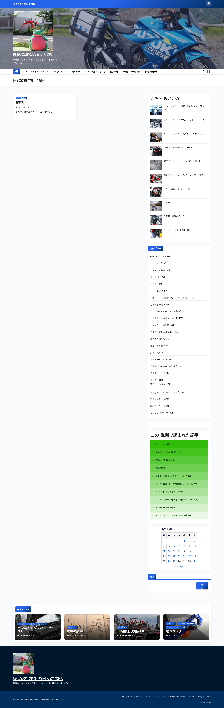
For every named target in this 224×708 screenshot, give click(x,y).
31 (195, 561)
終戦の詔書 (75, 631)
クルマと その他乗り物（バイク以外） (169, 297)
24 (194, 556)
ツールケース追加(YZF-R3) (177, 230)
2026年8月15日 (175, 636)
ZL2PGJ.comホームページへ (36, 71)
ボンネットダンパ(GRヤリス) (36, 629)
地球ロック (174, 631)
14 (179, 551)
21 (179, 556)
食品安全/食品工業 (159, 413)
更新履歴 (154, 380)
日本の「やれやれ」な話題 (163, 366)
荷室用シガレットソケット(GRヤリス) (182, 161)
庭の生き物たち (157, 339)
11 (164, 551)
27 (174, 561)
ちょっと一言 (156, 304)
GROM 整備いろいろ (174, 216)
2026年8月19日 (76, 636)
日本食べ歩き (156, 373)
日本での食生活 (157, 359)
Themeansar (60, 699)
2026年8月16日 (126, 636)
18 (164, 556)
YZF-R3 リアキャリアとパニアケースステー (185, 134)
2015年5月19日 (24, 107)
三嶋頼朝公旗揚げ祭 (131, 631)
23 (189, 556)
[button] (204, 71)
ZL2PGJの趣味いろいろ (95, 71)
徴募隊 (20, 102)
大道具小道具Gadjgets (161, 332)
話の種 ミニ (156, 406)
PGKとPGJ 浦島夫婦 (160, 256)
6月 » (182, 566)
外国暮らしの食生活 (159, 325)
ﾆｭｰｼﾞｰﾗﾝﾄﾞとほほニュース (163, 311)
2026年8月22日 (27, 636)
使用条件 (114, 71)
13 (174, 551)
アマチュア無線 (157, 270)
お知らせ (154, 284)
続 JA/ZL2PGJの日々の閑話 (33, 54)
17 (195, 551)
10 (195, 546)
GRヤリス (168, 202)
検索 (152, 576)
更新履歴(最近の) (158, 384)
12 (169, 551)
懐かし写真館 (156, 346)
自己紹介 (76, 71)
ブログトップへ (60, 71)
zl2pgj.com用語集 (131, 71)
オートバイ (155, 277)
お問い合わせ (151, 71)
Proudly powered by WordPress (25, 699)
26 (169, 561)
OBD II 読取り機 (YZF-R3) (177, 188)
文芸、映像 (155, 352)
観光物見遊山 (21, 98)
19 (169, 556)
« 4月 (175, 566)
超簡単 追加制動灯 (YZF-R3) (178, 147)
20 (174, 556)
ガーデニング (156, 291)
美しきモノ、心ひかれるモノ (164, 392)
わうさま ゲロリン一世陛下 (164, 318)
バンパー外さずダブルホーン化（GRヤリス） (185, 120)
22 (184, 556)
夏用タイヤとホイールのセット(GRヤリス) (184, 175)
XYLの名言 (155, 263)
